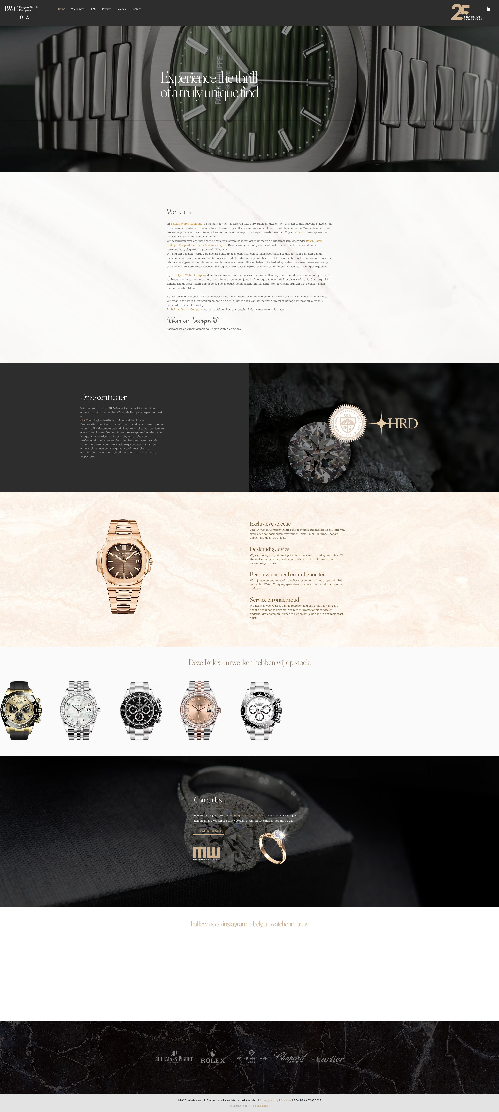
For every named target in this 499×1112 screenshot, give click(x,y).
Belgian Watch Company (28, 8)
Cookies (286, 1097)
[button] (488, 8)
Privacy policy (269, 1097)
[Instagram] (27, 17)
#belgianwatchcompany (279, 1000)
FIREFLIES (261, 1102)
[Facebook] (21, 17)
